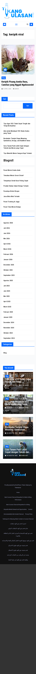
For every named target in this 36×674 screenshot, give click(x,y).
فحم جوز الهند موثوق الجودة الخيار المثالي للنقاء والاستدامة (18, 540)
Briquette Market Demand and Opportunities (15, 509)
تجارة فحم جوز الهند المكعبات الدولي (18, 528)
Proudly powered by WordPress (12, 485)
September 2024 (9, 338)
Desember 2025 (9, 265)
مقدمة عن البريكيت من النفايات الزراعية (18, 555)
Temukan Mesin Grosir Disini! (14, 175)
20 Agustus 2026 (12, 433)
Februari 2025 (8, 312)
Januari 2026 (8, 259)
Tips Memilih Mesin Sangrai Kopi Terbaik (18, 153)
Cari (4, 99)
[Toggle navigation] (16, 24)
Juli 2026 (7, 228)
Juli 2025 (7, 286)
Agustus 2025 (8, 280)
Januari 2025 (8, 317)
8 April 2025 (7, 89)
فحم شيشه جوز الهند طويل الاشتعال (18, 550)
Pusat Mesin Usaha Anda (12, 170)
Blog (3, 78)
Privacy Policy (28, 514)
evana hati (24, 455)
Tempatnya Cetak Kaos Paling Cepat (16, 181)
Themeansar (18, 487)
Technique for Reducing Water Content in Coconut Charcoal (18, 519)
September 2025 (9, 275)
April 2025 (7, 301)
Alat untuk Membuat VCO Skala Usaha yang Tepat (17, 403)
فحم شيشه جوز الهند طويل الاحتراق (18, 545)
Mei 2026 (7, 239)
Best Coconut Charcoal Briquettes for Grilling (18, 504)
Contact (30, 509)
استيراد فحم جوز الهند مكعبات (18, 523)
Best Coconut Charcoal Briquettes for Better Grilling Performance (18, 498)
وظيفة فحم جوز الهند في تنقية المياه (18, 560)
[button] (27, 24)
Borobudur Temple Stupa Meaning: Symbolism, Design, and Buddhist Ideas (18, 430)
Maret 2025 (7, 307)
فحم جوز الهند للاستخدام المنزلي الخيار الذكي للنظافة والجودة (18, 535)
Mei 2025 (7, 296)
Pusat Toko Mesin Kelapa (12, 207)
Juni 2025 (7, 291)
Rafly (23, 433)
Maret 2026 (7, 249)
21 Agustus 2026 (12, 385)
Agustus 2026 (8, 223)
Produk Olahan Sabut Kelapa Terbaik (16, 186)
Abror (17, 89)
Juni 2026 (7, 233)
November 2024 (9, 328)
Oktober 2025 (8, 270)
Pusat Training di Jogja (12, 202)
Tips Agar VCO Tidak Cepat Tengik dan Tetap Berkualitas (18, 382)
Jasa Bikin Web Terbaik (12, 196)
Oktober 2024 (8, 333)
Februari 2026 (8, 254)
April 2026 (7, 244)
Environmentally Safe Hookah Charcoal (14, 514)
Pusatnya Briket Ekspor (11, 191)
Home (18, 492)
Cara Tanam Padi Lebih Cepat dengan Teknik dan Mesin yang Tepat (17, 452)
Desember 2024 (9, 322)
